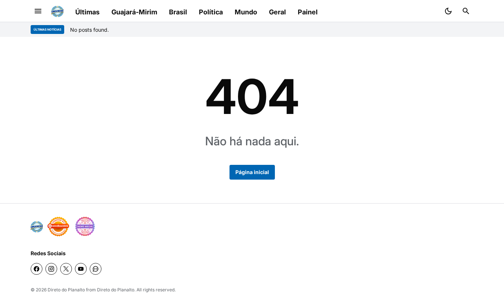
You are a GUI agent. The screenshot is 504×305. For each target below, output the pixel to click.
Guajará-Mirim (134, 12)
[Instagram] (51, 269)
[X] (66, 269)
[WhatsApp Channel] (95, 269)
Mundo (246, 12)
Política (211, 12)
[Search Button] (466, 11)
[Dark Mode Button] (448, 11)
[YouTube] (81, 269)
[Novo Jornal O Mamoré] (57, 11)
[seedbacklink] (58, 226)
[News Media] (85, 226)
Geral (277, 12)
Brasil (178, 12)
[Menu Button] (38, 11)
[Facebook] (36, 269)
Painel (308, 12)
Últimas (87, 12)
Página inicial (252, 172)
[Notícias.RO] (37, 227)
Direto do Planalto (66, 289)
